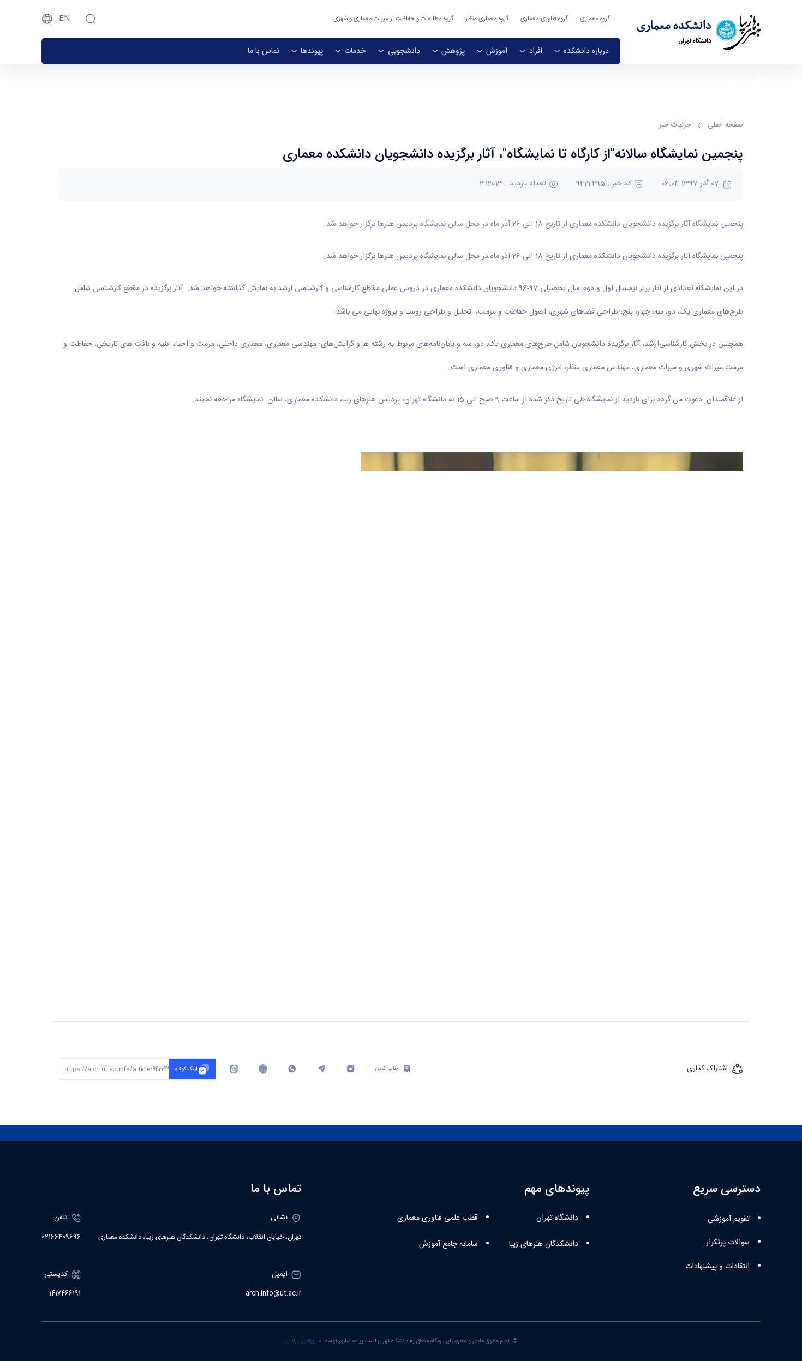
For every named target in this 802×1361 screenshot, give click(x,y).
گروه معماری (595, 19)
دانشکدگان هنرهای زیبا (543, 1244)
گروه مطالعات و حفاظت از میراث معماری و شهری (393, 19)
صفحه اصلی (725, 125)
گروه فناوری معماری (544, 19)
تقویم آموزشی (729, 1219)
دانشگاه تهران (557, 1218)
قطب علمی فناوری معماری (437, 1218)
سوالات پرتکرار (728, 1242)
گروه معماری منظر (486, 19)
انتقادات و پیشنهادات (717, 1266)
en (64, 18)
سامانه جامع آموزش (448, 1244)
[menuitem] (581, 51)
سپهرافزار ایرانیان (302, 1341)
